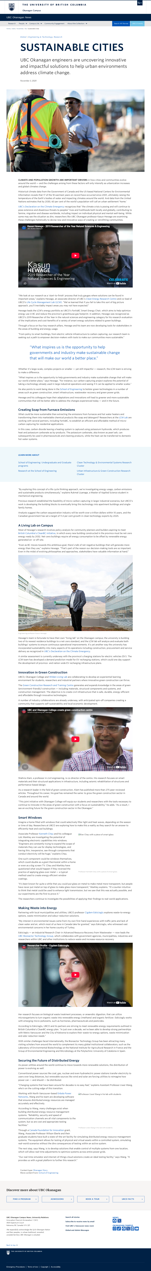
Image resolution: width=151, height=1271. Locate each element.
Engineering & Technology (40, 37)
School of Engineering (71, 389)
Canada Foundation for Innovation (46, 1130)
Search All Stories (121, 23)
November (20, 28)
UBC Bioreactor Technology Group (35, 936)
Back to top (11, 1245)
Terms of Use (33, 1267)
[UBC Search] (140, 2)
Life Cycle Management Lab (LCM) (44, 302)
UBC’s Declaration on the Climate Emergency (41, 206)
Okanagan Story (40, 1170)
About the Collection (75, 23)
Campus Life (34, 23)
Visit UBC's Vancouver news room (79, 1226)
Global (23, 37)
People (21, 23)
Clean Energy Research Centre (101, 299)
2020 (13, 28)
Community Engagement (54, 23)
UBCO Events (137, 23)
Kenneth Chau (46, 834)
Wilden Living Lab (58, 677)
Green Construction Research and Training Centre (48, 685)
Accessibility (56, 1267)
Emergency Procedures (15, 1267)
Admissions (57, 1199)
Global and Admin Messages (77, 1230)
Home (8, 28)
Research (12, 23)
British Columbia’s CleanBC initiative (36, 533)
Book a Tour (92, 1199)
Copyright (44, 1267)
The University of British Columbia (11, 7)
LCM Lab (123, 417)
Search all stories (72, 1217)
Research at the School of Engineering (37, 471)
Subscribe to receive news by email (79, 1221)
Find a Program (22, 1199)
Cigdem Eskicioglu (94, 912)
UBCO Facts (128, 1199)
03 (25, 28)
